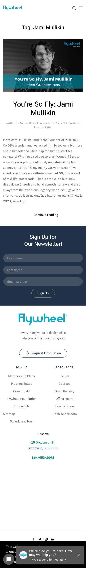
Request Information (46, 353)
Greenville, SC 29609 (43, 448)
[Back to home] (13, 8)
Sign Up (43, 293)
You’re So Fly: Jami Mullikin (43, 108)
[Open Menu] (81, 8)
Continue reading (46, 215)
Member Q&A (42, 127)
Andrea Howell (28, 123)
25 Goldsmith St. (43, 442)
